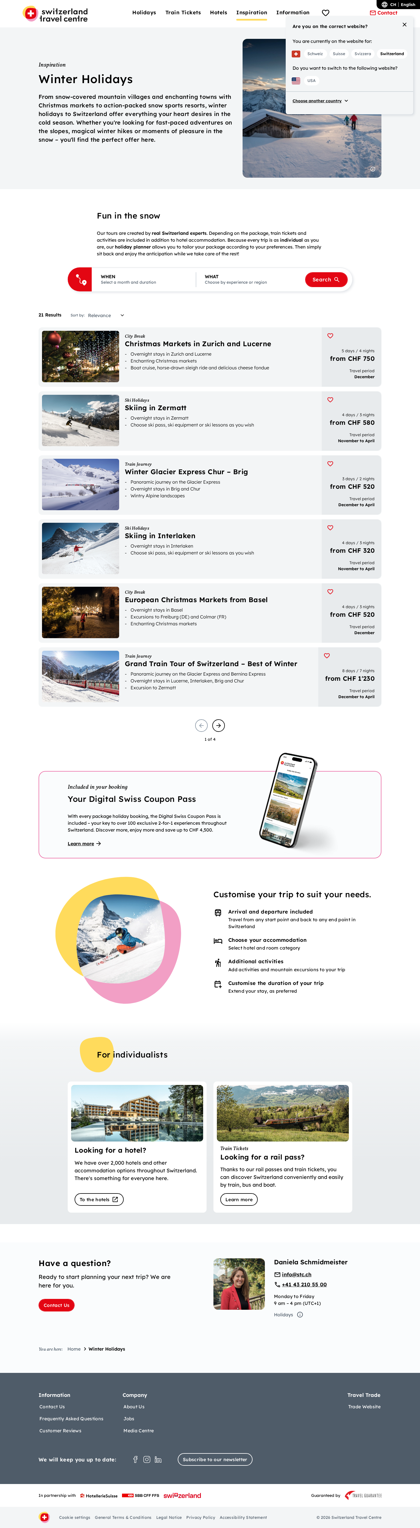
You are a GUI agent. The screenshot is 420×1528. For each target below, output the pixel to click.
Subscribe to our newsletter (215, 1459)
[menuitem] (144, 12)
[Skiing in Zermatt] (210, 421)
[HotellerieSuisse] (98, 1495)
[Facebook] (135, 1459)
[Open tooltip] (373, 169)
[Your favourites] (326, 13)
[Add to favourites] (330, 336)
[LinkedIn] (158, 1459)
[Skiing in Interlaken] (210, 549)
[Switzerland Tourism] (182, 1495)
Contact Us (56, 1305)
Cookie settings (75, 1517)
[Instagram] (146, 1459)
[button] (144, 279)
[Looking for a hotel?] (137, 1147)
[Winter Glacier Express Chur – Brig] (210, 485)
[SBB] (140, 1495)
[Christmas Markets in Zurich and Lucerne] (210, 357)
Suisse (339, 53)
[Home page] (55, 13)
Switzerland (392, 53)
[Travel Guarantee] (363, 1495)
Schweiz (315, 53)
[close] (404, 24)
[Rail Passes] (282, 1147)
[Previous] (201, 725)
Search (322, 279)
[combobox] (108, 315)
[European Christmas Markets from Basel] (210, 613)
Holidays (283, 1314)
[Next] (218, 725)
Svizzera (363, 53)
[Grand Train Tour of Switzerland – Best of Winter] (210, 677)
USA (311, 80)
